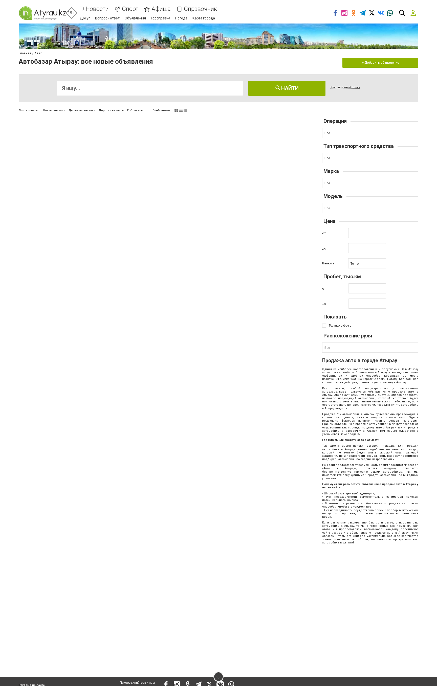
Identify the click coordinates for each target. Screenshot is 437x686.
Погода (181, 18)
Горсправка (160, 18)
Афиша (161, 9)
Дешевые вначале (82, 110)
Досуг (85, 18)
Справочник (200, 9)
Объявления (135, 18)
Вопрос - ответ (107, 18)
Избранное (135, 110)
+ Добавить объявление (380, 62)
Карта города (203, 18)
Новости (97, 9)
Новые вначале (54, 110)
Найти (289, 88)
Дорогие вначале (111, 110)
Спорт (130, 9)
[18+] (42, 13)
